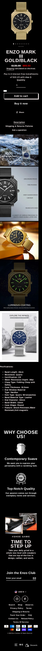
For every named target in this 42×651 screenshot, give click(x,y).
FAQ (30, 615)
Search (12, 605)
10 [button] (19, 46)
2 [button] (15, 44)
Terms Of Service (21, 622)
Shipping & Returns (21, 612)
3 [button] (17, 44)
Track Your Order (17, 615)
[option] (21, 20)
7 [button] (25, 44)
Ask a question (19, 130)
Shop (20, 605)
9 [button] (28, 44)
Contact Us (13, 619)
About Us (29, 605)
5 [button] (21, 44)
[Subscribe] (34, 578)
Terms (29, 608)
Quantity (21, 80)
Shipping (10, 68)
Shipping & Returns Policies (19, 126)
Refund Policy (27, 619)
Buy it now (21, 103)
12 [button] (23, 46)
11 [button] (21, 46)
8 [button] (27, 44)
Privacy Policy (16, 608)
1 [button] (13, 44)
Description (19, 122)
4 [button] (19, 44)
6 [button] (23, 44)
